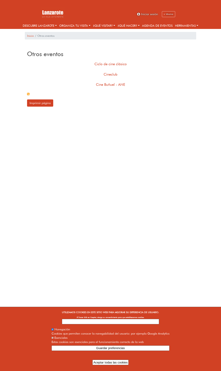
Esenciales (61, 338)
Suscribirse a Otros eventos (28, 94)
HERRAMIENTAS (185, 25)
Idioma (169, 14)
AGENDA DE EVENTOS (157, 25)
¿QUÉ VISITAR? (103, 25)
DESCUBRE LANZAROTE (38, 25)
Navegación (62, 329)
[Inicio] (53, 13)
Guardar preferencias (110, 348)
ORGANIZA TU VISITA (73, 25)
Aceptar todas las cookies (110, 362)
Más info (110, 321)
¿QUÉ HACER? (127, 25)
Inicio (30, 35)
